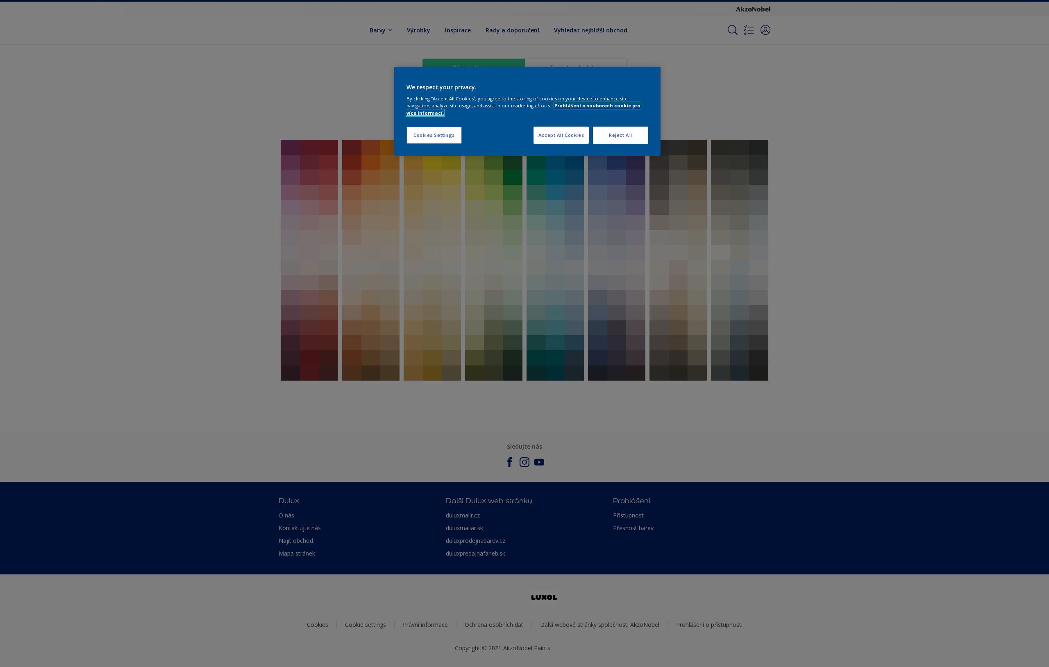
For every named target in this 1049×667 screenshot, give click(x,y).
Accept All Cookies (561, 135)
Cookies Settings (434, 135)
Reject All (620, 135)
